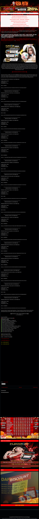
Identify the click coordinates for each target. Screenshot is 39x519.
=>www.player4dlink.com (5, 340)
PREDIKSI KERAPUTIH (19, 516)
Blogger (28, 516)
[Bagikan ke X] (3, 383)
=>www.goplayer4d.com (5, 338)
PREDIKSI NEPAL (28, 29)
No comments (17, 40)
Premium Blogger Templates (20, 518)
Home (2, 28)
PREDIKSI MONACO (21, 29)
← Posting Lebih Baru (4, 387)
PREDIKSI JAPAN (8, 29)
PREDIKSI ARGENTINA (8, 28)
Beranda (20, 387)
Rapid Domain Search (27, 518)
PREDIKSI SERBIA (8, 30)
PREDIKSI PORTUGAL (33, 39)
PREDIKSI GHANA (28, 28)
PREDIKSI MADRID (14, 29)
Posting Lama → (35, 387)
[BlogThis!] (3, 383)
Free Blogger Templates (34, 518)
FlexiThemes (6, 518)
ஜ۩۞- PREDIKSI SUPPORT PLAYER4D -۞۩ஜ (19, 71)
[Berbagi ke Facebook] (4, 383)
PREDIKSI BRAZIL (15, 28)
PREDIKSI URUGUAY (15, 30)
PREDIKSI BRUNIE (21, 28)
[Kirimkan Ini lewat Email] (2, 383)
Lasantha (15, 518)
